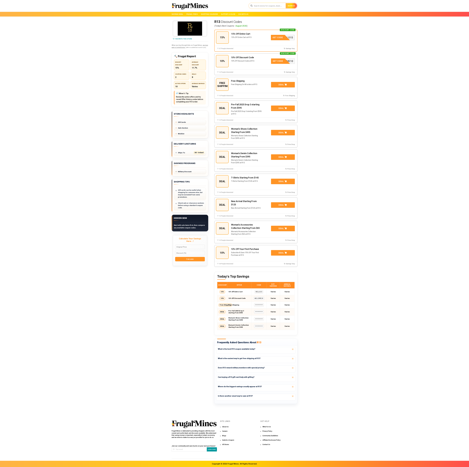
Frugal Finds (192, 14)
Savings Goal (177, 14)
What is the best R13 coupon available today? (236, 349)
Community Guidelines (270, 436)
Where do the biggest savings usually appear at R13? (240, 387)
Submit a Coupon (228, 440)
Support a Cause (228, 14)
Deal (282, 85)
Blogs (224, 436)
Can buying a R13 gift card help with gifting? (236, 377)
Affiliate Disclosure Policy (271, 440)
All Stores (225, 444)
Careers (225, 431)
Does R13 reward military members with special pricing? (241, 368)
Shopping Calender (209, 14)
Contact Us (266, 444)
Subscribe (212, 449)
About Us (225, 427)
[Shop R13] (190, 28)
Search (291, 6)
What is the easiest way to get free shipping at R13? (239, 358)
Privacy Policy (267, 431)
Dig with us (243, 14)
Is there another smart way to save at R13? (235, 396)
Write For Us (266, 427)
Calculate (190, 259)
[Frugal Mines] (190, 6)
